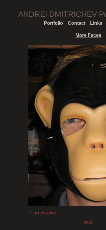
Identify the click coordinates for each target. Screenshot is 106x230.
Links (96, 23)
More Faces (88, 35)
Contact (76, 23)
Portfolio (53, 23)
